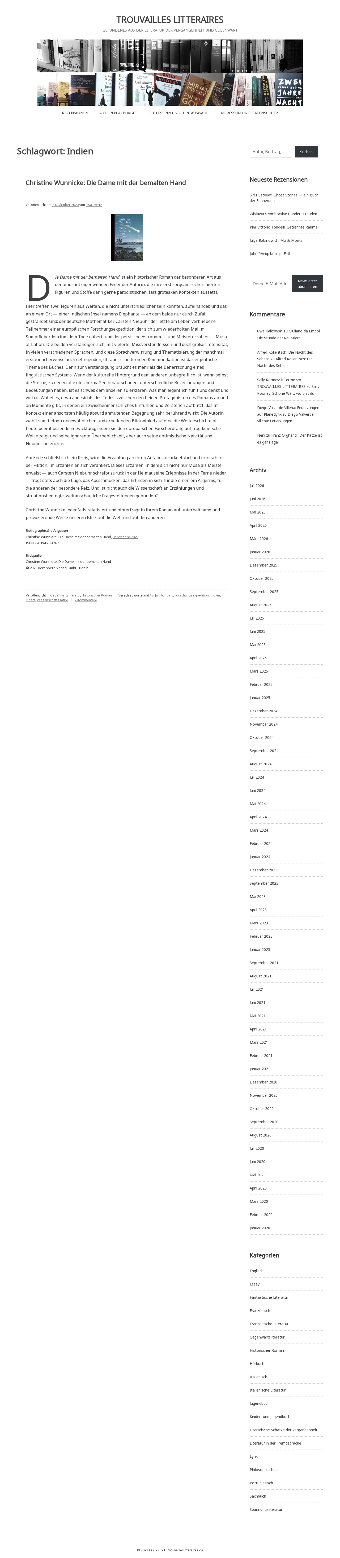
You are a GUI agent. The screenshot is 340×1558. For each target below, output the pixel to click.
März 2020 (259, 1201)
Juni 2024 (257, 790)
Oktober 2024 (262, 737)
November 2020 (264, 1095)
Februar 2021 (261, 1055)
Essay (255, 1284)
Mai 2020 (258, 1174)
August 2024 (260, 763)
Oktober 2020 (262, 1108)
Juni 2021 (257, 1002)
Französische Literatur (269, 1323)
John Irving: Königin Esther (272, 253)
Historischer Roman (97, 595)
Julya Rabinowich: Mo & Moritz (276, 240)
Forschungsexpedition (192, 595)
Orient (30, 600)
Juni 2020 (257, 1161)
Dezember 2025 (263, 565)
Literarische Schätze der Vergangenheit (283, 1429)
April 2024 (258, 816)
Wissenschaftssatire (52, 600)
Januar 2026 (260, 551)
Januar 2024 (260, 856)
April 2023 (258, 909)
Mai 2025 (258, 644)
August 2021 (260, 975)
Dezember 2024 (263, 710)
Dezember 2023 (263, 869)
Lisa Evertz (94, 205)
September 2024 (264, 750)
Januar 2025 (260, 697)
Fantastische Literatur (269, 1297)
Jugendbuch (260, 1403)
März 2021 (259, 1042)
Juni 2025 (257, 631)
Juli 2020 (257, 1148)
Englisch (257, 1270)
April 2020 (258, 1188)
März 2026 (259, 538)
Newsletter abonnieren (307, 283)
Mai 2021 (258, 1015)
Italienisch (258, 1376)
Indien (215, 595)
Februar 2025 (261, 684)
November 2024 (264, 724)
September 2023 (264, 883)
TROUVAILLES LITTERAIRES (170, 19)
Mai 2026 (258, 512)
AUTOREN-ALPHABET (118, 112)
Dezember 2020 (263, 1082)
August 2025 (260, 604)
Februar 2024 (261, 843)
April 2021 (258, 1029)
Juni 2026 (257, 498)
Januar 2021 (260, 1068)
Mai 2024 (258, 803)
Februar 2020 (261, 1214)
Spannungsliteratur (266, 1509)
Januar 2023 (260, 949)
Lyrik (254, 1456)
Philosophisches (263, 1469)
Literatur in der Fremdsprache (275, 1443)
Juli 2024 (257, 777)
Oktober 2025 (262, 578)
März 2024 (259, 830)
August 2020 (260, 1135)
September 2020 (264, 1121)
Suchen (306, 151)
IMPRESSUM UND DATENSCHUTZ (248, 112)
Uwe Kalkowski (270, 330)
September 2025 (264, 591)
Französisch (260, 1310)
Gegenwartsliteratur (65, 595)
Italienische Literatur (268, 1390)
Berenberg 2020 (125, 536)
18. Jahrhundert (161, 595)
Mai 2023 (258, 896)
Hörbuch (257, 1363)
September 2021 (264, 962)
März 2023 (259, 922)
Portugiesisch (261, 1482)
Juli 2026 (257, 485)
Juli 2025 (257, 618)
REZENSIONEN (75, 112)
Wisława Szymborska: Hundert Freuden (283, 213)
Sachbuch (258, 1496)
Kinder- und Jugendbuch (270, 1416)
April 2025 (258, 657)
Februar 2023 (261, 936)
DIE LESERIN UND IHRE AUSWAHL (178, 112)
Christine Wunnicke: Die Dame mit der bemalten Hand (106, 182)
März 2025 (259, 671)
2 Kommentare (86, 600)
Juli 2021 (257, 989)
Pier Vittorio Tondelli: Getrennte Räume (284, 227)
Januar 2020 (260, 1227)
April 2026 (258, 525)
